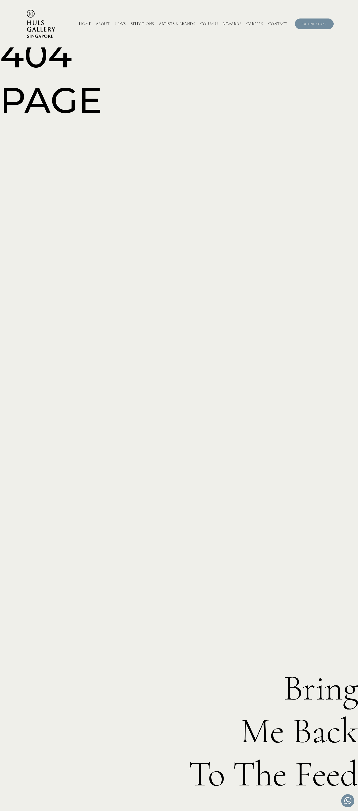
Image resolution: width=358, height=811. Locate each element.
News (120, 24)
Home (85, 24)
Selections (142, 24)
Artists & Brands (177, 24)
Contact (278, 24)
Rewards (232, 24)
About (103, 24)
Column (209, 24)
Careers (254, 24)
